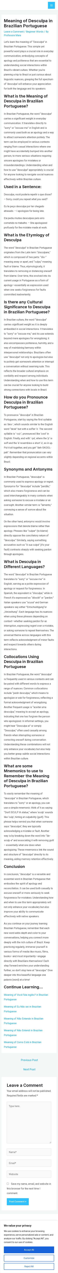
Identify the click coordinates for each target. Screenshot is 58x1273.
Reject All (29, 1266)
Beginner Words (34, 31)
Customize (29, 1258)
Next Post (29, 1069)
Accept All (29, 1250)
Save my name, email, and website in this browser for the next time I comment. (29, 1188)
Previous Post (29, 1060)
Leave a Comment (14, 31)
